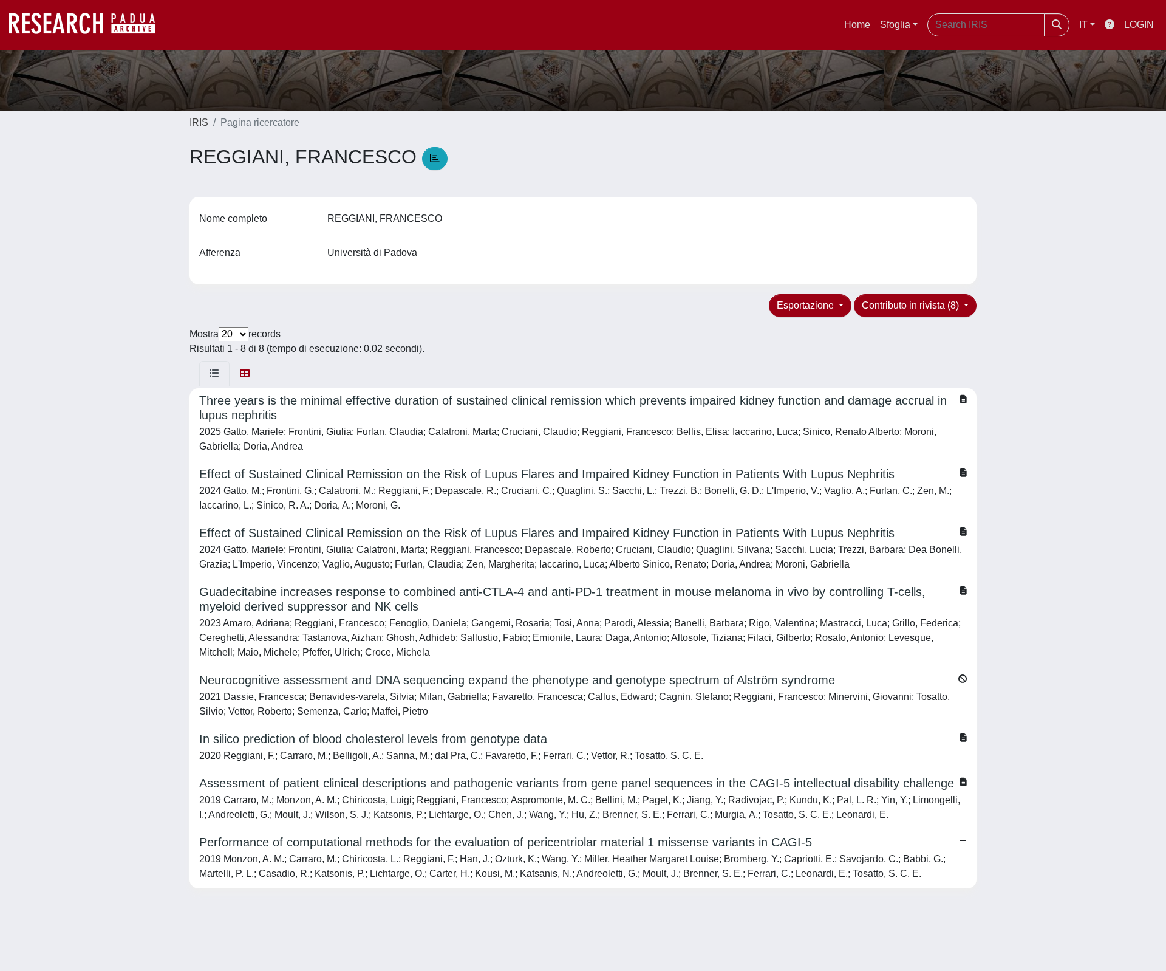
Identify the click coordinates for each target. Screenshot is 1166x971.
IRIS (198, 122)
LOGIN (1139, 24)
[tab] (214, 373)
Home (857, 24)
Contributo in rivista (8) (911, 305)
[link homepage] (88, 25)
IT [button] (1083, 24)
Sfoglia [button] (895, 24)
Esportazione (806, 305)
